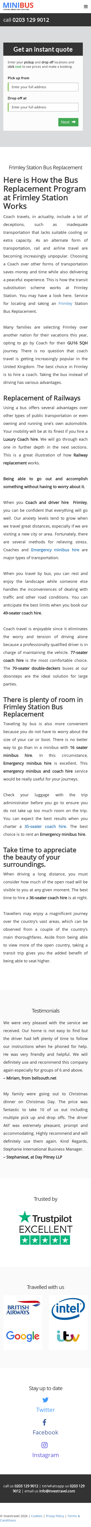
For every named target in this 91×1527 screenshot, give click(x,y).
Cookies (36, 1516)
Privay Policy (55, 1516)
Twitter (45, 1410)
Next (66, 122)
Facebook (45, 1432)
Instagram (45, 1455)
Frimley (65, 303)
